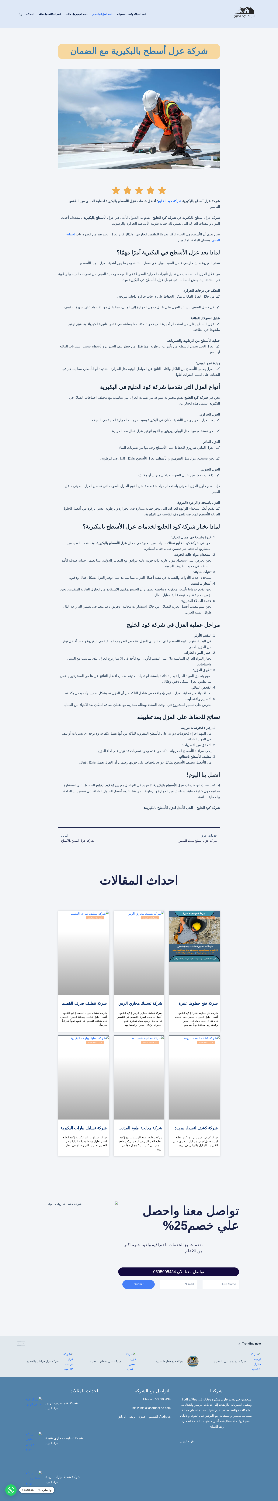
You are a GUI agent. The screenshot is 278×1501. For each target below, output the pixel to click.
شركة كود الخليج (169, 201)
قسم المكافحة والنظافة (50, 14)
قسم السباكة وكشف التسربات (131, 14)
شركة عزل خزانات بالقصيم (42, 1361)
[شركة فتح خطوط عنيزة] (193, 1361)
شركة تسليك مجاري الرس (140, 1003)
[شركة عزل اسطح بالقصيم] (130, 1362)
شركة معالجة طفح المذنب (140, 1128)
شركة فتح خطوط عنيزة (198, 1003)
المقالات (30, 14)
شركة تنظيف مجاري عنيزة (64, 1438)
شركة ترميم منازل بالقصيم (230, 1361)
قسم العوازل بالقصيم (102, 14)
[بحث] (20, 14)
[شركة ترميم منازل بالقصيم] (255, 1362)
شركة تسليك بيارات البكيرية (84, 1128)
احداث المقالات (139, 880)
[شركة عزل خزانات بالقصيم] (68, 1362)
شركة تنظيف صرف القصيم (84, 1003)
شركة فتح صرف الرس (61, 1403)
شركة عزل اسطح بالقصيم (105, 1361)
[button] (11, 1490)
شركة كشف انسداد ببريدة (196, 1128)
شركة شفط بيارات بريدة (62, 1477)
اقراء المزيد (51, 1408)
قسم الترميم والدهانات (77, 14)
